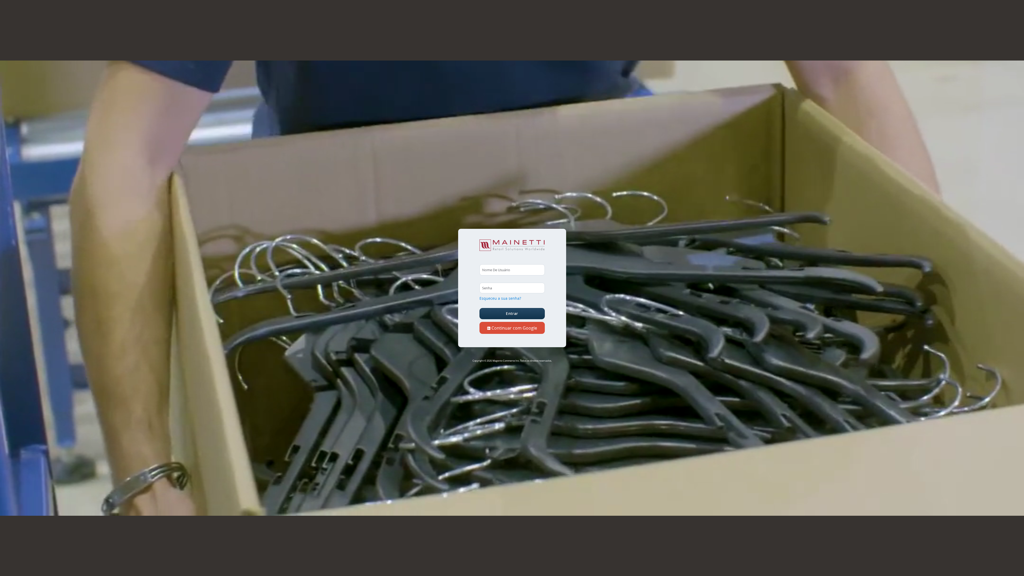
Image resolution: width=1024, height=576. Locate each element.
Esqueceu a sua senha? (500, 298)
